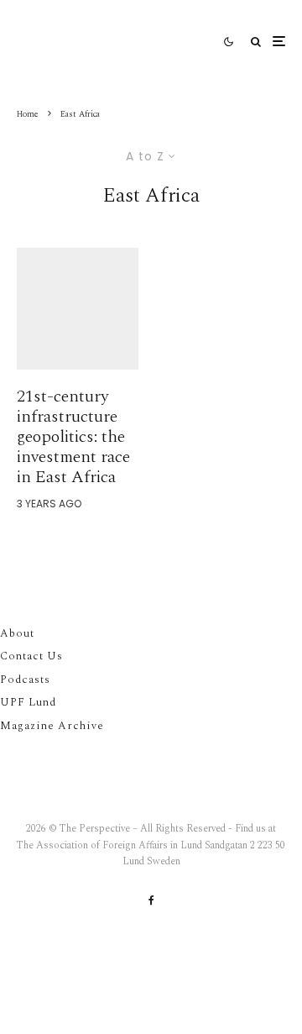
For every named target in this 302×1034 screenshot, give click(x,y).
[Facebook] (151, 900)
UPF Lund (28, 702)
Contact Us (31, 656)
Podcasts (25, 679)
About (17, 633)
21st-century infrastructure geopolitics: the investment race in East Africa (73, 436)
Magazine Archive (52, 725)
